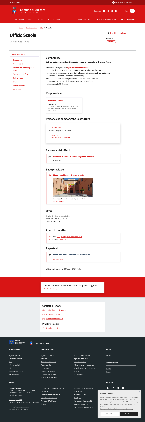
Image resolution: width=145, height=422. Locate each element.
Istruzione (111, 42)
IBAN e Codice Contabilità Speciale (52, 388)
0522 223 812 (55, 135)
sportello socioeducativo (77, 67)
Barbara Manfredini (55, 100)
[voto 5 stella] (56, 289)
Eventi (108, 372)
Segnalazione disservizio (49, 398)
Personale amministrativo (17, 371)
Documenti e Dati (14, 374)
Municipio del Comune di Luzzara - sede (68, 175)
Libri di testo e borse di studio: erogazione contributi (73, 156)
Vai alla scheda (58, 201)
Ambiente (44, 358)
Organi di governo (14, 355)
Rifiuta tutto (109, 414)
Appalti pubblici (46, 365)
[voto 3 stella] (50, 289)
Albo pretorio (78, 391)
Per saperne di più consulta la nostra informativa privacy (116, 409)
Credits (43, 404)
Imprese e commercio (81, 358)
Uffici (10, 362)
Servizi (40, 19)
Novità (30, 19)
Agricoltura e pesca (47, 355)
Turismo (76, 371)
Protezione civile (84, 19)
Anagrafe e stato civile (48, 362)
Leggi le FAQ (45, 391)
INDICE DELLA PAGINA (18, 54)
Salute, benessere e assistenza (84, 365)
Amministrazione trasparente (83, 388)
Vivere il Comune (54, 19)
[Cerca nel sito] (132, 11)
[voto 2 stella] (47, 289)
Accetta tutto (129, 414)
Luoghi (108, 369)
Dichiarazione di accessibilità (83, 401)
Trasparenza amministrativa (105, 19)
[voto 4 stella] (53, 289)
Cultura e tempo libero (48, 374)
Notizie (108, 355)
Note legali (77, 398)
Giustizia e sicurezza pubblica (83, 355)
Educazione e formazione (49, 377)
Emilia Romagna (15, 2)
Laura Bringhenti (55, 127)
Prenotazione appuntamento (50, 394)
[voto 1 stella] (44, 289)
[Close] (139, 391)
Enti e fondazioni (14, 365)
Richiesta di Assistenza (48, 401)
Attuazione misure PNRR (82, 404)
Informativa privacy (80, 394)
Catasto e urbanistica (48, 371)
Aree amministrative (15, 358)
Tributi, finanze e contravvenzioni (84, 368)
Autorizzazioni (45, 368)
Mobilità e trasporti (80, 362)
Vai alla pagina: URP (15, 400)
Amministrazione (17, 19)
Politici (11, 368)
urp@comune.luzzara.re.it (21, 407)
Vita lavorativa (78, 374)
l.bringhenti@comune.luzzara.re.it (60, 137)
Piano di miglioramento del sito (84, 407)
